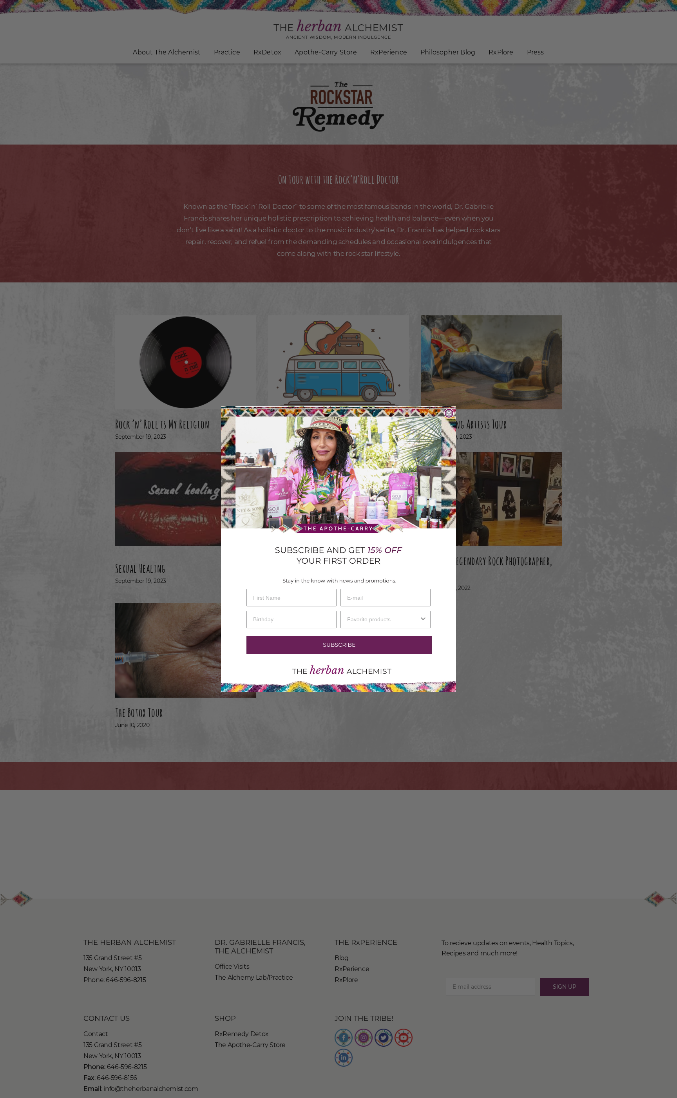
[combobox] (383, 619)
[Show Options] (423, 619)
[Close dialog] (449, 413)
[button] (338, 645)
